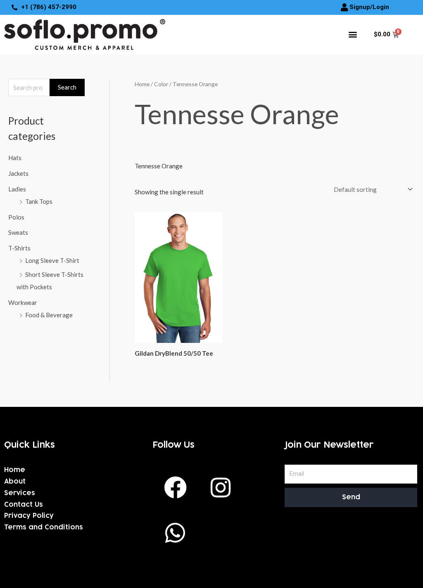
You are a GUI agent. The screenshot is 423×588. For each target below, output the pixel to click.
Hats (14, 157)
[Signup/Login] (344, 7)
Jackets (18, 173)
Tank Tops (38, 201)
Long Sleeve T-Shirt (52, 260)
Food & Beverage (49, 315)
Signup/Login (369, 7)
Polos (16, 217)
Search (67, 87)
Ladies (17, 189)
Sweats (18, 232)
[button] (352, 34)
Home (142, 83)
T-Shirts (19, 248)
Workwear (22, 302)
